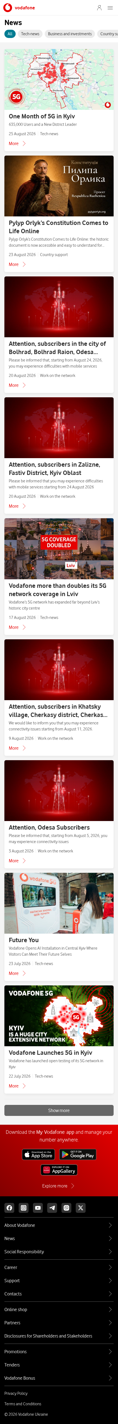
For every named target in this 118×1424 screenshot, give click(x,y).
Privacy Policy (15, 1393)
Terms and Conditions (22, 1403)
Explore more (54, 1186)
